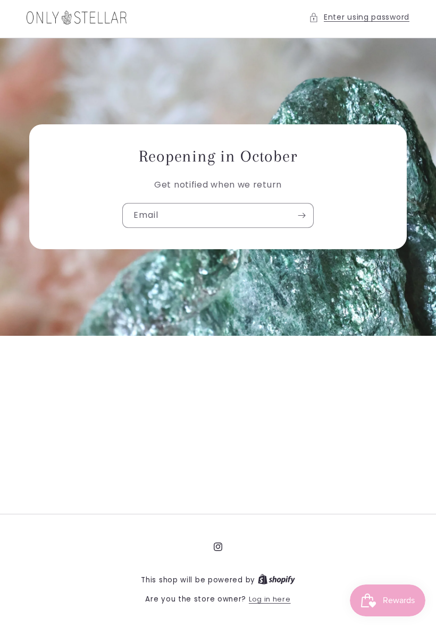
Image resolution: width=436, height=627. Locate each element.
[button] (359, 17)
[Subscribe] (301, 216)
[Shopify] (276, 580)
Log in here (270, 599)
